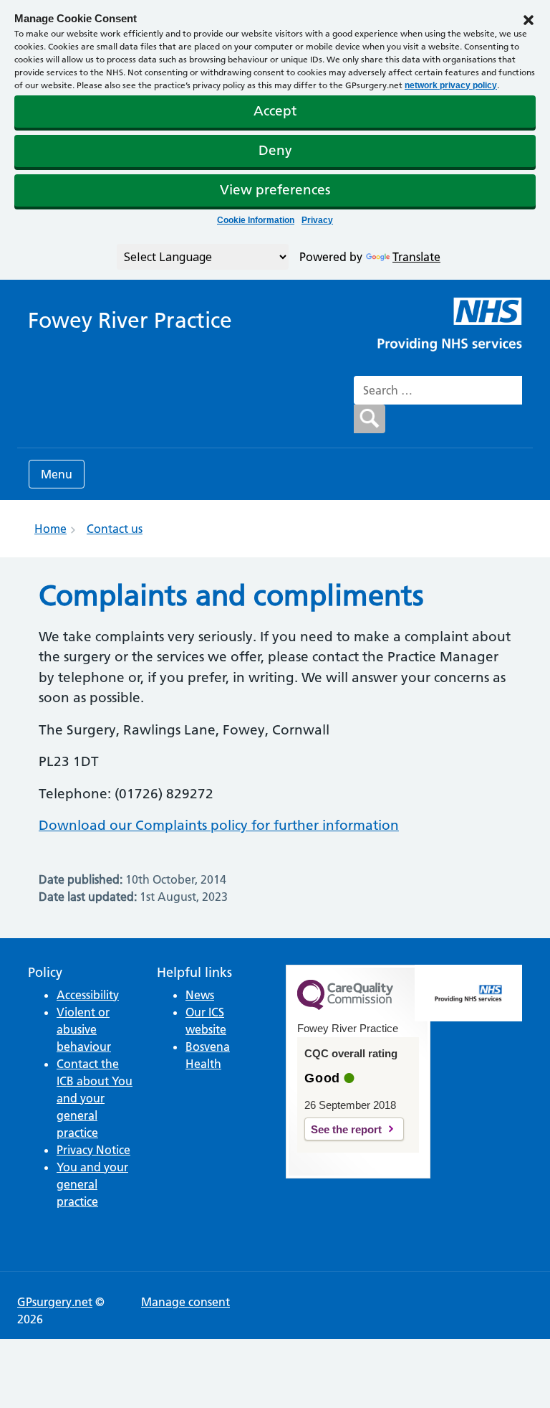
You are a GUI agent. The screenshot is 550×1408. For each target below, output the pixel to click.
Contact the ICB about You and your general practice (94, 1098)
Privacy (317, 220)
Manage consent (185, 1302)
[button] (528, 18)
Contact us (115, 528)
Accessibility (88, 995)
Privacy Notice (93, 1150)
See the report (346, 1129)
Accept (275, 111)
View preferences (275, 189)
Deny (275, 150)
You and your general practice (92, 1184)
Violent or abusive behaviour (84, 1029)
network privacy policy (451, 85)
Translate (416, 257)
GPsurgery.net (54, 1302)
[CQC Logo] (345, 1006)
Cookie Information (255, 220)
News (199, 995)
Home (50, 528)
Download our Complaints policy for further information (219, 825)
